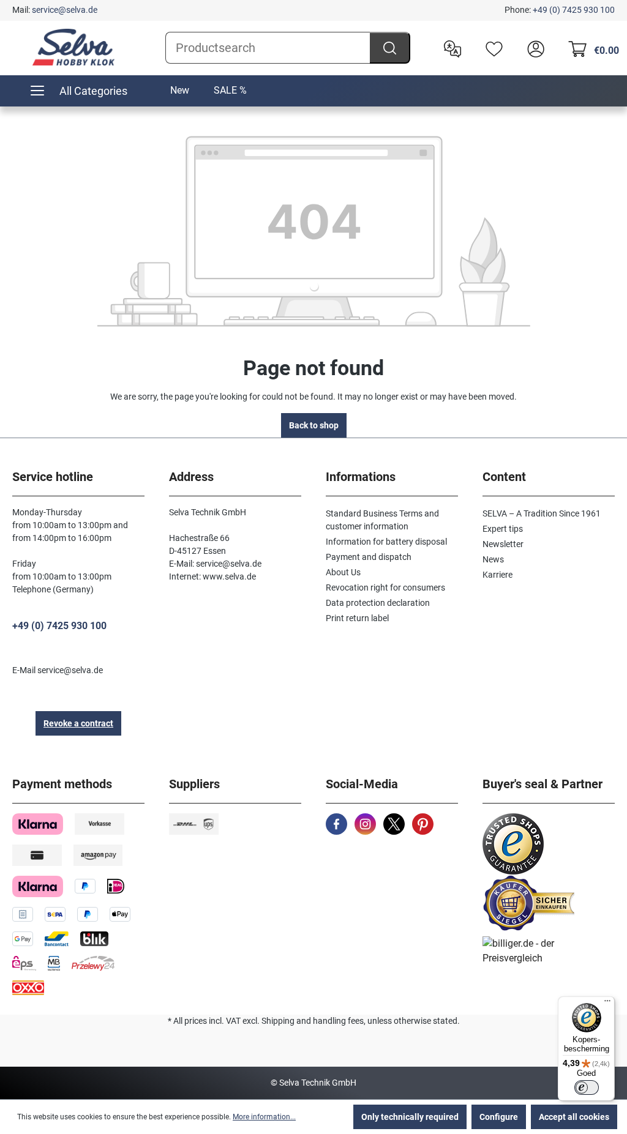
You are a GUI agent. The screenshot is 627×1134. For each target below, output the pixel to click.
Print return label (357, 618)
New (179, 90)
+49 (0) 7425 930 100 (574, 10)
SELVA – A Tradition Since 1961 (541, 513)
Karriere (497, 575)
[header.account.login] (533, 47)
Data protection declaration (378, 603)
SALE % (230, 90)
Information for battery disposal (386, 541)
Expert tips (502, 529)
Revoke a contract (78, 723)
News (493, 559)
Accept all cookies (574, 1117)
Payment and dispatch (368, 557)
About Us (343, 572)
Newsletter (503, 544)
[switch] (586, 1087)
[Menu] (607, 1003)
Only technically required (410, 1117)
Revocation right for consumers (385, 587)
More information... (264, 1117)
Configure (498, 1117)
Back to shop (314, 425)
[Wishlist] (491, 47)
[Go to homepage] (73, 47)
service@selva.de (64, 10)
